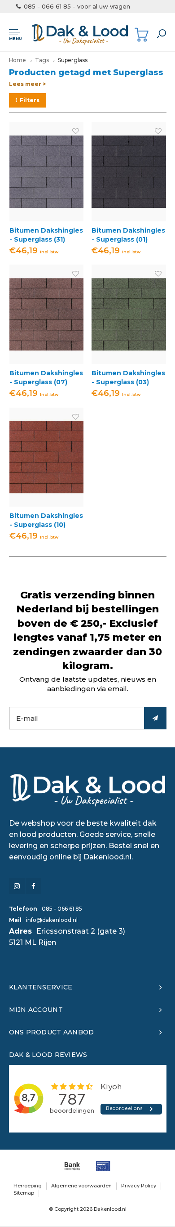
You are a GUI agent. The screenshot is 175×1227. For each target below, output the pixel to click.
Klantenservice (41, 987)
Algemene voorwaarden (81, 1185)
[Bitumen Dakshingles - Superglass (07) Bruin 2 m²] (46, 314)
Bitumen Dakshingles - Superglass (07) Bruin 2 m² (46, 378)
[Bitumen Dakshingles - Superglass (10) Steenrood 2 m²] (46, 457)
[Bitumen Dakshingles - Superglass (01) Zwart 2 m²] (129, 171)
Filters (29, 100)
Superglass (73, 60)
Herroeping (27, 1185)
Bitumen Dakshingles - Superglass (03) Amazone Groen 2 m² (128, 378)
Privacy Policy (138, 1185)
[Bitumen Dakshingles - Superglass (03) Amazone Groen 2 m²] (129, 314)
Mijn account (36, 1010)
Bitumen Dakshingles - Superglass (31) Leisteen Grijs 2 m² (46, 235)
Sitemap (23, 1193)
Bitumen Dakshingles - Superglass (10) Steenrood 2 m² (46, 520)
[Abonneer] (155, 718)
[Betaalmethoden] (72, 1166)
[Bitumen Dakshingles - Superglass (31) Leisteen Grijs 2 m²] (46, 171)
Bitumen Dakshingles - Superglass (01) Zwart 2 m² (128, 235)
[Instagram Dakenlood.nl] (17, 886)
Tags (42, 60)
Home (17, 60)
